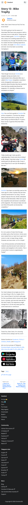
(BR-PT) (12, 349)
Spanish (3, 467)
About (3, 419)
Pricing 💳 (4, 399)
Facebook (15, 339)
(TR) (22, 349)
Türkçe (3, 475)
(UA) (5, 349)
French (3, 455)
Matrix (3, 443)
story (7, 371)
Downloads (4, 412)
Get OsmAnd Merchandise (9, 492)
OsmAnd (17, 74)
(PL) (16, 349)
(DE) (2, 349)
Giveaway (4, 417)
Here (2, 113)
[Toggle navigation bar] (2, 2)
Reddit (9, 341)
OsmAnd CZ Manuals (7, 489)
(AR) (19, 349)
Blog (2, 484)
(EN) (17, 347)
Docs (2, 404)
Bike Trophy (9, 80)
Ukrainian (4, 462)
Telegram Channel (6, 441)
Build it (3, 414)
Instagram (17, 341)
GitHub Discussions (7, 428)
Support (3, 494)
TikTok (21, 339)
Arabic (3, 472)
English (3, 452)
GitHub (3, 487)
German (3, 457)
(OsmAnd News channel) (8, 347)
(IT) (20, 347)
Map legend (4, 409)
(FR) (23, 347)
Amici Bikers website (19, 45)
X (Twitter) (4, 431)
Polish (3, 465)
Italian (3, 460)
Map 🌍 (3, 402)
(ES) (8, 349)
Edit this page (7, 375)
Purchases (4, 407)
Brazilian (3, 470)
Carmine (16, 36)
